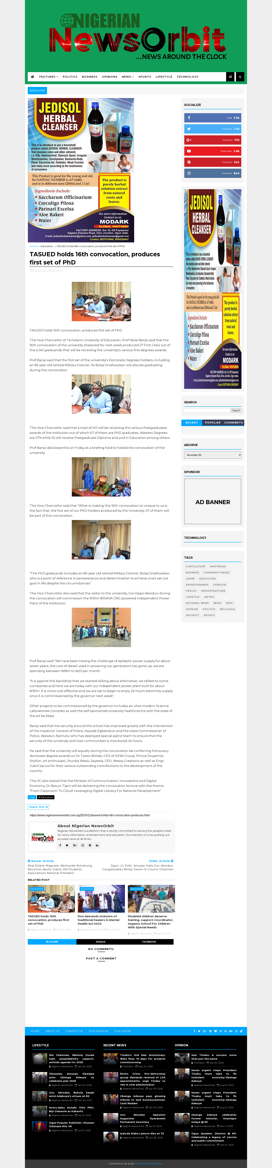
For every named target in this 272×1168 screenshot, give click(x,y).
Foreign (220, 584)
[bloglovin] (215, 1031)
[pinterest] (210, 1031)
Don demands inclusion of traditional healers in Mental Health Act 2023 (98, 920)
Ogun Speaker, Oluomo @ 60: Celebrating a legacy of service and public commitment (213, 1137)
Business (90, 76)
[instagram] (236, 1031)
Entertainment (197, 584)
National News (197, 603)
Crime (190, 578)
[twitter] (199, 1031)
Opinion (192, 609)
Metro (209, 596)
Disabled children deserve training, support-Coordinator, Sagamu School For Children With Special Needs (150, 921)
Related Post (39, 880)
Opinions (109, 76)
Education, (56, 270)
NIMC (229, 603)
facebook (149, 941)
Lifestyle (164, 76)
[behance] (231, 1031)
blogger (52, 941)
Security (192, 615)
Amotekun (218, 566)
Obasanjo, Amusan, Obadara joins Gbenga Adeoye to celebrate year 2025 (71, 1077)
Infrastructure (213, 590)
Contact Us (74, 1031)
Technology (188, 76)
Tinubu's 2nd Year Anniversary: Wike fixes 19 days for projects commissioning (142, 1059)
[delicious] (241, 1031)
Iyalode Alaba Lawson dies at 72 (142, 1133)
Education (47, 246)
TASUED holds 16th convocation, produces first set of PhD (48, 920)
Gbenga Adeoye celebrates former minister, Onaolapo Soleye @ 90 (213, 1118)
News (126, 76)
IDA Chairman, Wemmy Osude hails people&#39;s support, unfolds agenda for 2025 (71, 1059)
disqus (100, 941)
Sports (144, 76)
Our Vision (122, 1031)
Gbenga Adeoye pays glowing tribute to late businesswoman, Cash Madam (142, 1100)
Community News (216, 572)
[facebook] (194, 1031)
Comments (233, 422)
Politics (70, 76)
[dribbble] (221, 1031)
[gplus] (204, 1031)
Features (47, 76)
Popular (213, 422)
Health (191, 590)
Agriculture (195, 566)
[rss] (226, 1031)
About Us (53, 1031)
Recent (191, 422)
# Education (45, 797)
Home (33, 246)
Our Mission (98, 1031)
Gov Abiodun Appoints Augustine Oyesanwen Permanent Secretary (142, 1118)
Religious (227, 609)
